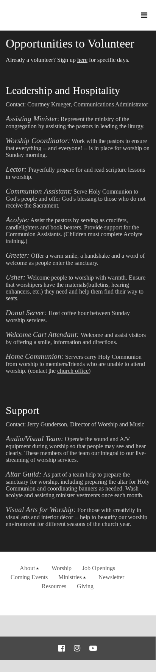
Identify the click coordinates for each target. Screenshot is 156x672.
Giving (85, 586)
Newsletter (111, 577)
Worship (61, 568)
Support (22, 410)
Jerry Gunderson (47, 424)
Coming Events (29, 577)
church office (73, 371)
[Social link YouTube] (93, 648)
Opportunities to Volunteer (70, 43)
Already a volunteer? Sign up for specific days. (67, 60)
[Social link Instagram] (77, 648)
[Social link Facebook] (61, 648)
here (82, 60)
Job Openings (98, 568)
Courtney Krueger (48, 104)
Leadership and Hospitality (63, 90)
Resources (54, 586)
